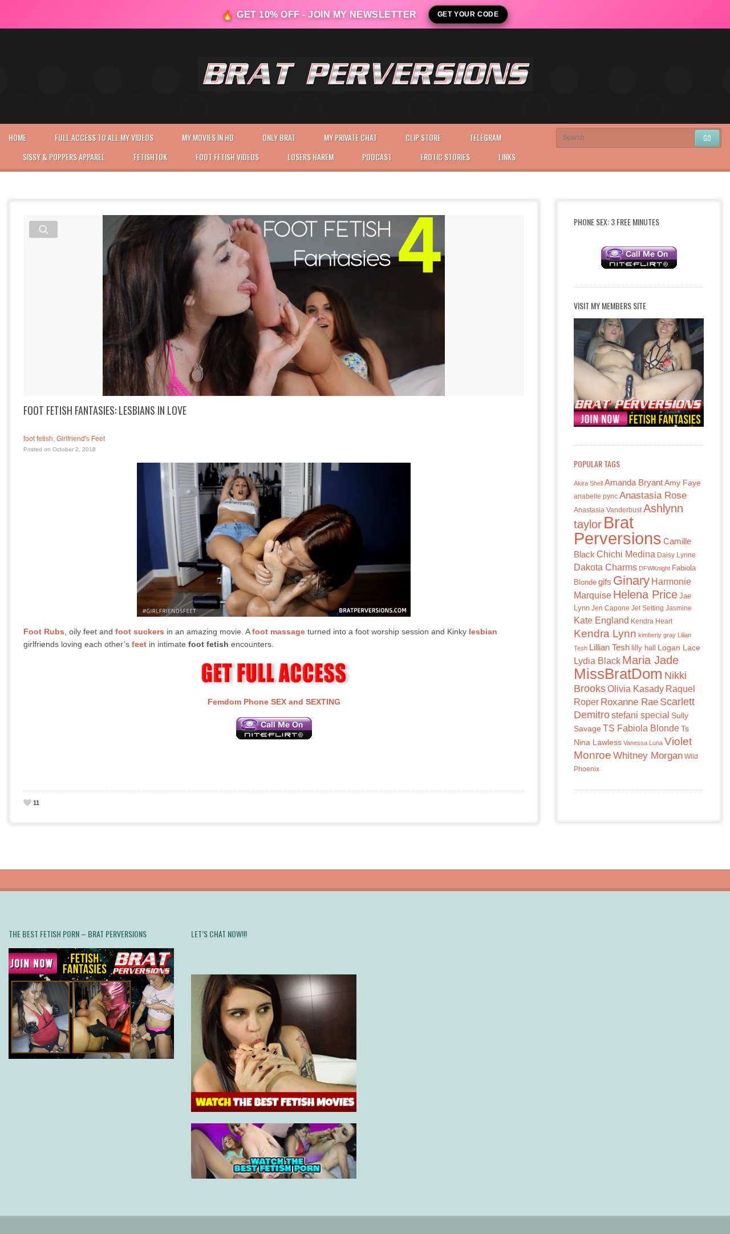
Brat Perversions (618, 530)
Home (17, 137)
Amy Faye (682, 482)
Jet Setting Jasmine (661, 608)
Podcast (377, 157)
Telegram (485, 137)
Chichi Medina (626, 554)
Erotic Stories (445, 157)
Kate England (601, 620)
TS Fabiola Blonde (641, 728)
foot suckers (139, 631)
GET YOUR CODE (468, 14)
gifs (604, 581)
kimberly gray (657, 635)
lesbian (483, 631)
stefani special (640, 715)
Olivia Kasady (635, 689)
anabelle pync (596, 496)
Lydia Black (597, 661)
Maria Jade (650, 660)
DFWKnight (654, 568)
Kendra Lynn (605, 634)
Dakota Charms (605, 567)
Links (507, 157)
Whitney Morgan (648, 755)
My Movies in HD (208, 137)
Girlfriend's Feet (80, 439)
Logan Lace (679, 647)
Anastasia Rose (653, 495)
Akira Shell (588, 483)
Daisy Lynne (676, 555)
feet (139, 644)
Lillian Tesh (609, 647)
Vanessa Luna (643, 742)
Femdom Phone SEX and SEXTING (274, 701)
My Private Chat (350, 137)
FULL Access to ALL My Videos (104, 137)
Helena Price (645, 594)
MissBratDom (618, 673)
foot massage (278, 631)
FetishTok (150, 157)
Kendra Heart (651, 621)
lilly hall (643, 648)
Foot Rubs (43, 631)
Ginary (631, 580)
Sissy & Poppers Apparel (64, 157)
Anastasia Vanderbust (608, 509)
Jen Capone (610, 608)
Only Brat (278, 137)
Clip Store (423, 137)
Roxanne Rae (629, 702)
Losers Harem (310, 157)
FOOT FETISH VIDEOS (227, 157)
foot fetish (38, 439)
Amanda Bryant (634, 482)
